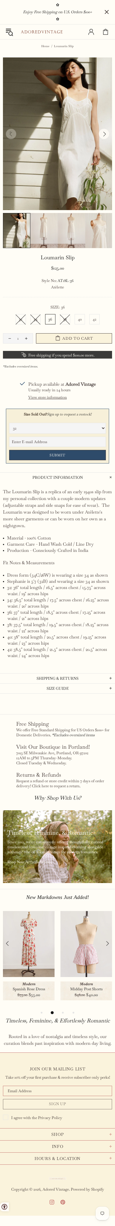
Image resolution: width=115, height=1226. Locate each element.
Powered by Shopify (87, 1189)
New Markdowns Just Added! (57, 897)
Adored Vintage (41, 32)
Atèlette (57, 287)
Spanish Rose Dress (29, 988)
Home (45, 46)
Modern (28, 984)
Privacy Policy (50, 1117)
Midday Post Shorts (86, 988)
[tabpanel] (29, 960)
